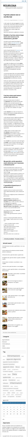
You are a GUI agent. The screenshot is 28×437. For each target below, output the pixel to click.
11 (7, 409)
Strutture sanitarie (6, 348)
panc (17, 392)
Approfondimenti (13, 20)
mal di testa (5, 390)
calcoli (22, 367)
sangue (21, 392)
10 (3, 409)
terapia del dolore (18, 394)
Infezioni (5, 383)
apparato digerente (14, 359)
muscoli (4, 392)
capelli (4, 369)
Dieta (14, 374)
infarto (18, 380)
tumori (4, 396)
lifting (12, 386)
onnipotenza (18, 50)
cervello (9, 369)
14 (17, 409)
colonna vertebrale (18, 371)
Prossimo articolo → (20, 239)
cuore (4, 374)
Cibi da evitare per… (6, 344)
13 (14, 409)
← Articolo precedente (8, 239)
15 (20, 409)
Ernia (13, 377)
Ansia (22, 356)
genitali (5, 380)
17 (3, 411)
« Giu (3, 419)
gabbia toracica (18, 377)
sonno (12, 394)
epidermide (7, 377)
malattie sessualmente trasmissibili (10, 388)
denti (9, 374)
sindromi (8, 394)
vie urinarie (18, 396)
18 (7, 411)
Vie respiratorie (11, 396)
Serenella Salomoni (15, 43)
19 (10, 411)
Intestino (6, 386)
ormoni (13, 392)
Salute (3, 346)
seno (4, 394)
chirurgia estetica (15, 369)
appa (4, 359)
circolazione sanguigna (8, 371)
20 (14, 411)
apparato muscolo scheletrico (10, 362)
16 (24, 409)
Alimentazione (13, 355)
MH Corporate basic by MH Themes (16, 436)
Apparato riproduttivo (8, 364)
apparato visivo (8, 367)
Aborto (4, 356)
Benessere (4, 341)
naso (9, 392)
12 (10, 409)
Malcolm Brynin (14, 151)
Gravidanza (12, 380)
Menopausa (12, 390)
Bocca (18, 367)
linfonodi (16, 386)
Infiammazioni (16, 383)
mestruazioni (18, 390)
